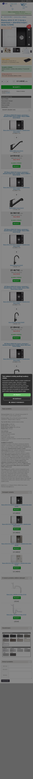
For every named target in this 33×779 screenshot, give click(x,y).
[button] (16, 402)
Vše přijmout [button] (17, 394)
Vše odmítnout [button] (17, 398)
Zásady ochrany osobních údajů (17, 391)
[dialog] (16, 389)
